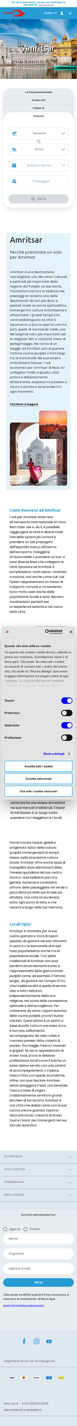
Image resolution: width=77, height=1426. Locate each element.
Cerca (41, 199)
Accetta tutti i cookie (38, 766)
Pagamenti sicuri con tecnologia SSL (29, 1361)
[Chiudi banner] (71, 632)
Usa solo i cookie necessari (38, 791)
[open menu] (70, 13)
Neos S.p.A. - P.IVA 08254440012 (26, 1403)
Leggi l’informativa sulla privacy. (24, 1305)
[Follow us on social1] (36, 1342)
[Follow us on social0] (24, 1342)
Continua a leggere (24, 404)
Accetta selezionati (38, 778)
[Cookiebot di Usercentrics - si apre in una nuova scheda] (46, 632)
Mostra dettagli (54, 753)
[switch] (66, 713)
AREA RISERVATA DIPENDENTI (23, 1410)
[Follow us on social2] (49, 1342)
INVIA (38, 1282)
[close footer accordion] (70, 1157)
